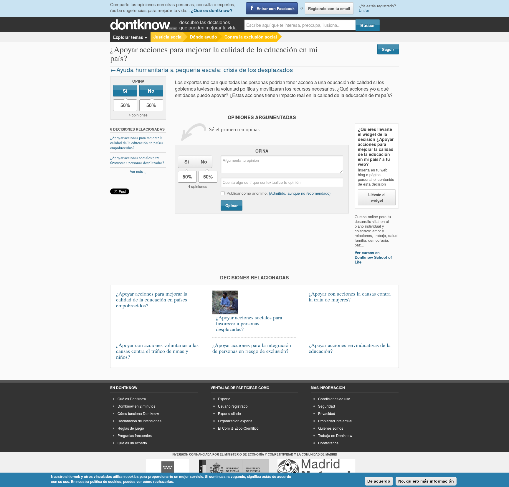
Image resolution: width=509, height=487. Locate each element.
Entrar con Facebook (276, 8)
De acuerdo (378, 481)
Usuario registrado (233, 405)
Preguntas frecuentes (135, 435)
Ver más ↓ (138, 171)
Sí (125, 90)
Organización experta (235, 420)
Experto (224, 398)
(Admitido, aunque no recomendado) (299, 193)
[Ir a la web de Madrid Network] (316, 470)
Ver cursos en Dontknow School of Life (373, 257)
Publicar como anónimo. (278, 193)
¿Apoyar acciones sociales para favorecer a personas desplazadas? (137, 160)
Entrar (364, 10)
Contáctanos (328, 442)
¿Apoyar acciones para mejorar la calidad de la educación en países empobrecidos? (136, 142)
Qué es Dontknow (132, 398)
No (151, 90)
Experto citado (229, 413)
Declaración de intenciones (139, 420)
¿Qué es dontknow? (211, 10)
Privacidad (326, 413)
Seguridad (326, 405)
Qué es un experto (132, 442)
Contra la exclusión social (250, 37)
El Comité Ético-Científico (238, 428)
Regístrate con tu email (329, 8)
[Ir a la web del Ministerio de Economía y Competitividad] (234, 470)
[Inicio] (144, 24)
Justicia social (168, 37)
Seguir (388, 49)
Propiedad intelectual (335, 420)
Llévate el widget (377, 197)
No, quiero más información (426, 481)
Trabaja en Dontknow (335, 435)
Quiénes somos (330, 428)
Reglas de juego (131, 428)
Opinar (231, 205)
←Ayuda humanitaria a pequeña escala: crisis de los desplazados (201, 69)
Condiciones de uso (334, 398)
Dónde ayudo (203, 37)
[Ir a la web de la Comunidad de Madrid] (167, 470)
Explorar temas (130, 37)
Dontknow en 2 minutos (136, 405)
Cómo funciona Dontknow (138, 413)
